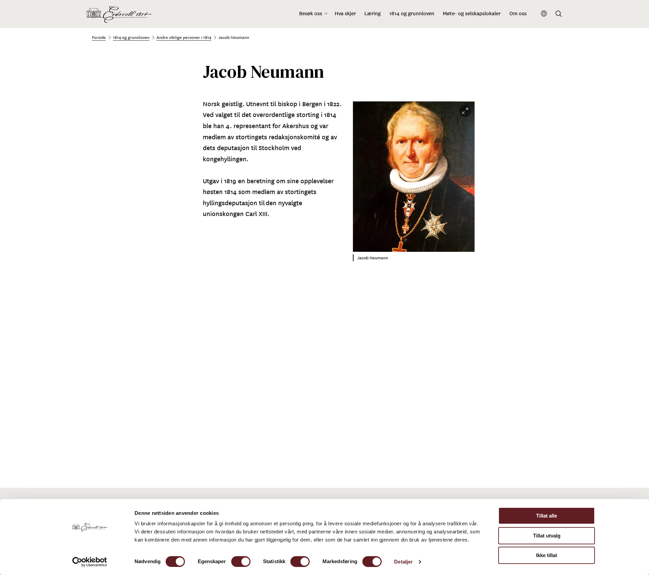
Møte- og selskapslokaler (472, 13)
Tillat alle (546, 516)
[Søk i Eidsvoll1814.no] (559, 14)
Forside (99, 37)
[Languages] (544, 14)
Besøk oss (310, 13)
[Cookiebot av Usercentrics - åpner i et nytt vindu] (89, 562)
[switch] (240, 561)
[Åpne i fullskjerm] (465, 111)
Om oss (518, 13)
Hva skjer (345, 13)
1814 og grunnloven (411, 13)
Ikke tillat (546, 555)
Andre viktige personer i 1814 (184, 37)
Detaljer (403, 562)
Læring (372, 13)
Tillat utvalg (546, 535)
